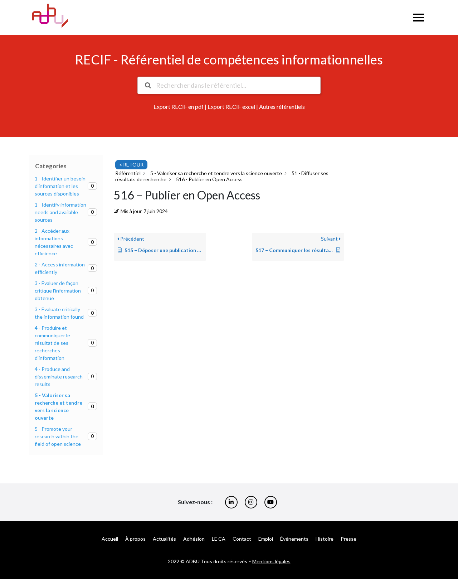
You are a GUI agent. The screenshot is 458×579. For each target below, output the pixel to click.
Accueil (110, 539)
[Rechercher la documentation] (148, 85)
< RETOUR (131, 164)
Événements (294, 539)
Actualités (164, 539)
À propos (135, 539)
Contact (242, 539)
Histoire (324, 539)
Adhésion (194, 539)
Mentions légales (271, 561)
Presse (348, 539)
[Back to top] (447, 550)
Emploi (265, 539)
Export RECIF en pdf (179, 106)
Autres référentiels (282, 106)
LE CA (218, 539)
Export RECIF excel (231, 106)
